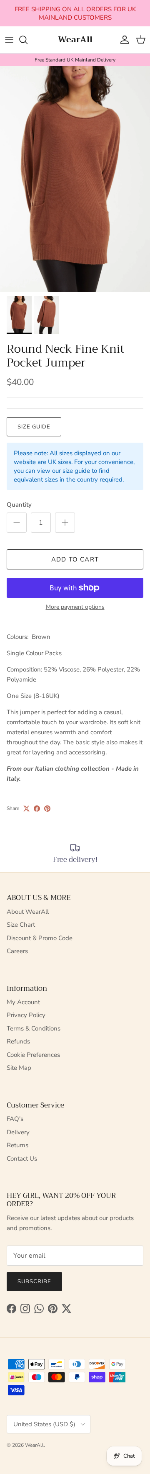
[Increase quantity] (65, 523)
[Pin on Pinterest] (47, 808)
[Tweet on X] (26, 808)
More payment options (75, 607)
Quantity (19, 504)
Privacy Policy (26, 1015)
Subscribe (34, 1281)
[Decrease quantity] (17, 523)
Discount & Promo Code (39, 938)
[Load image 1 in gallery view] (75, 179)
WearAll (34, 1445)
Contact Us (22, 1158)
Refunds (18, 1041)
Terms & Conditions (33, 1028)
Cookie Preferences (33, 1055)
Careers (17, 951)
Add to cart (75, 559)
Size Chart (21, 924)
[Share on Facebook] (37, 808)
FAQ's (15, 1119)
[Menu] (9, 40)
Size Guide (34, 427)
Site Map (19, 1068)
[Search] (27, 40)
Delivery (18, 1132)
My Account (23, 1002)
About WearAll (28, 911)
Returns (17, 1145)
